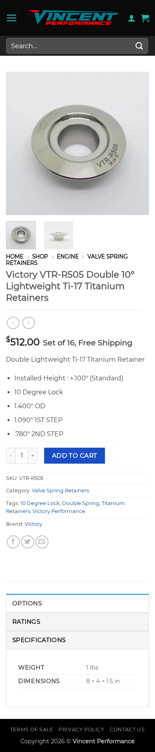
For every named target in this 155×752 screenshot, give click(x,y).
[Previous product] (28, 323)
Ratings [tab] (26, 621)
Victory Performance (59, 511)
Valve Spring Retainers (60, 491)
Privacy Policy (81, 729)
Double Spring (80, 503)
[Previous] (19, 143)
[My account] (132, 18)
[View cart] (145, 18)
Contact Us (127, 729)
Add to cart (74, 455)
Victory (33, 524)
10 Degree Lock (40, 503)
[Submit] (139, 45)
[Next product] (13, 323)
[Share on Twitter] (27, 541)
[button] (11, 18)
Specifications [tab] (39, 640)
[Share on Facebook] (13, 541)
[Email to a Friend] (41, 541)
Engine (68, 256)
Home (14, 256)
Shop (40, 256)
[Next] (136, 143)
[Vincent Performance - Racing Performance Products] (72, 18)
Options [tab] (27, 603)
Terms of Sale (31, 729)
